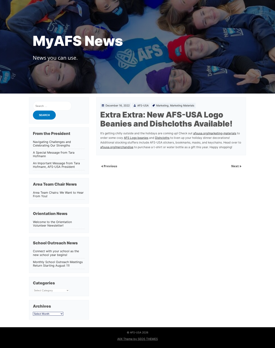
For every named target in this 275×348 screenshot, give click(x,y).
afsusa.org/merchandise (116, 147)
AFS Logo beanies (136, 138)
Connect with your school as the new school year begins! (56, 253)
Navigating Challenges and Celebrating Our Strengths (52, 143)
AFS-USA (143, 105)
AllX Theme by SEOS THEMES (137, 339)
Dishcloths (162, 138)
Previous (110, 166)
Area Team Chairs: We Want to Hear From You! (58, 194)
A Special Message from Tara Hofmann (53, 154)
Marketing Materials (182, 105)
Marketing (162, 105)
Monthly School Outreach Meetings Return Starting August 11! (58, 263)
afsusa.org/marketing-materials (214, 133)
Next (235, 166)
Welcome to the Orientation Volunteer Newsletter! (52, 223)
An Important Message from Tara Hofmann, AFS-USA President (56, 165)
